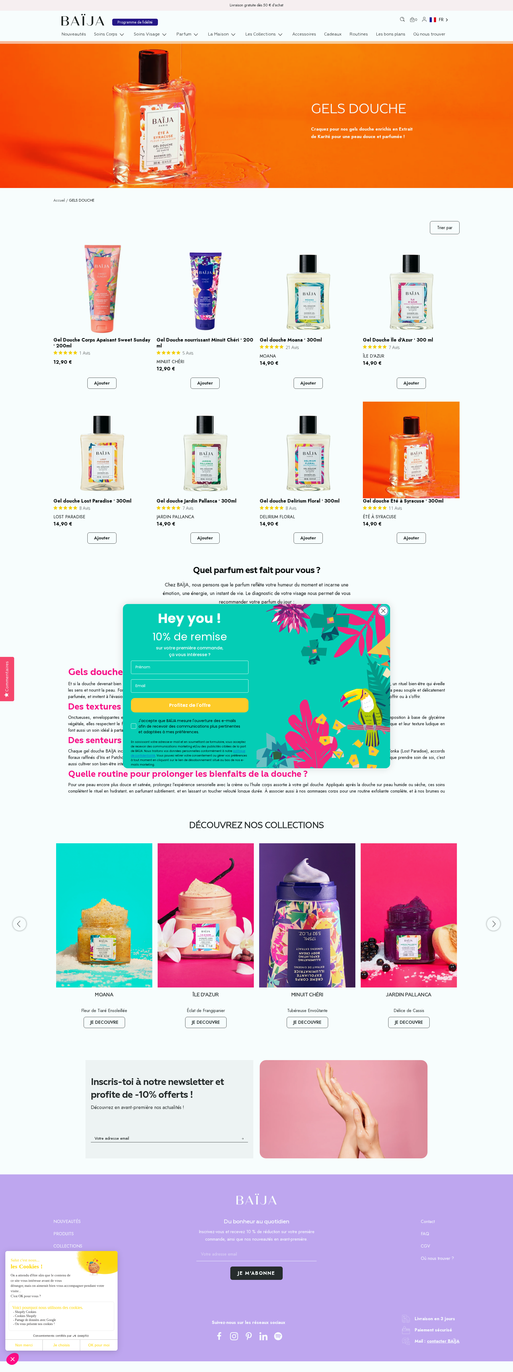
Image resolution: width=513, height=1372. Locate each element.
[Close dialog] (383, 611)
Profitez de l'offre (190, 705)
